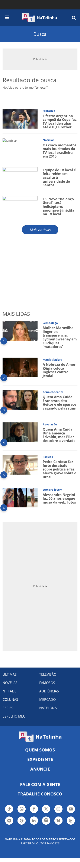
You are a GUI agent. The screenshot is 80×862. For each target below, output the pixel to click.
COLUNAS (10, 699)
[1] (20, 330)
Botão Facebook (34, 812)
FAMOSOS (47, 682)
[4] (20, 432)
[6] (20, 497)
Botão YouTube (71, 812)
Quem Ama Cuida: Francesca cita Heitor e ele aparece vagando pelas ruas (59, 403)
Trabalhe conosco (40, 794)
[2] (20, 367)
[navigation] (6, 16)
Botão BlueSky (58, 824)
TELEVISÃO (47, 674)
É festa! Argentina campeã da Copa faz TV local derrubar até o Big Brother (60, 122)
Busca (40, 34)
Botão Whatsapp (21, 812)
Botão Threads (71, 824)
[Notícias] (10, 140)
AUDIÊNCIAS (49, 691)
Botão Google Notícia (21, 824)
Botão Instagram (58, 812)
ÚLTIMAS (10, 674)
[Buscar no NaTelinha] (74, 17)
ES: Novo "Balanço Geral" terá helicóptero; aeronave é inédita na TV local (58, 206)
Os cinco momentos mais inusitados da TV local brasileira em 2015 (59, 151)
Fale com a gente (40, 784)
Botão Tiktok (9, 812)
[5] (20, 464)
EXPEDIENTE (40, 759)
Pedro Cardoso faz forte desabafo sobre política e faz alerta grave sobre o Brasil (59, 469)
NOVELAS (10, 682)
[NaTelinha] (39, 17)
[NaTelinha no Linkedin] (34, 820)
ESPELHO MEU (14, 716)
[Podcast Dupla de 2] (46, 820)
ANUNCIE (40, 769)
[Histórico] (20, 118)
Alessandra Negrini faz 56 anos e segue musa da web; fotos (59, 498)
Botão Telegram (9, 824)
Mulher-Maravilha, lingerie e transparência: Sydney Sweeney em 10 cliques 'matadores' (60, 337)
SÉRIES (8, 708)
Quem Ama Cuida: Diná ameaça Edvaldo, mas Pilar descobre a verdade (59, 435)
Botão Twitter (46, 812)
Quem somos (40, 750)
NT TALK (9, 691)
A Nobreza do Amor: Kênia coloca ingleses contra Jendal (60, 370)
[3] (20, 399)
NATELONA (48, 708)
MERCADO (47, 699)
